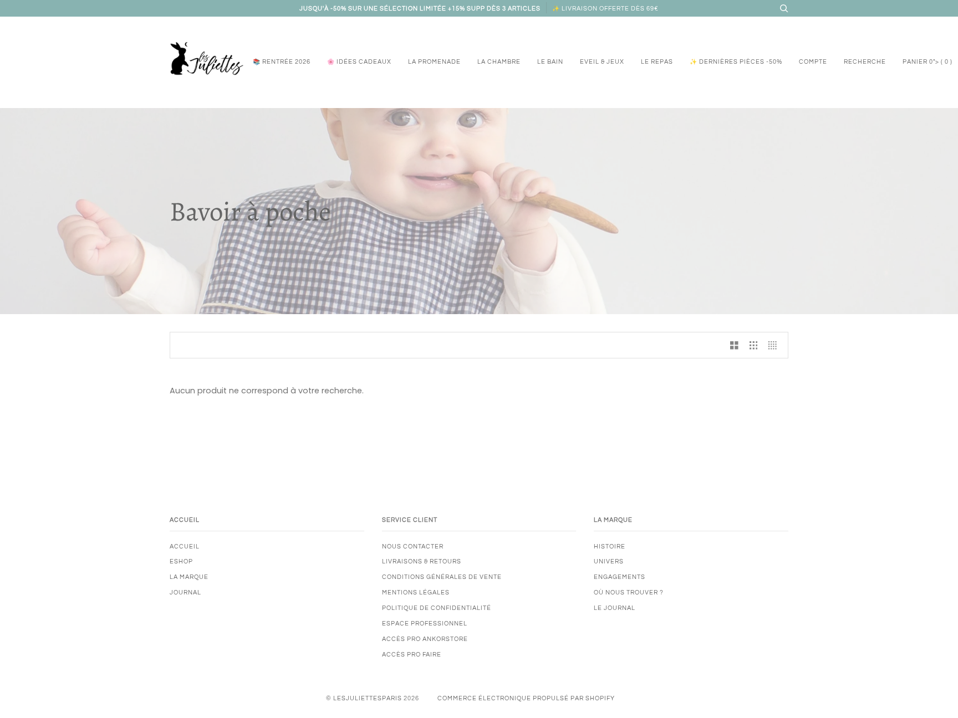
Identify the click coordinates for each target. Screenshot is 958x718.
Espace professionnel (424, 623)
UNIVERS (609, 561)
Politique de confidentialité (436, 608)
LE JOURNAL (614, 608)
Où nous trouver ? (629, 592)
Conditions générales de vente (442, 577)
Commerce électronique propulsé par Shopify (526, 698)
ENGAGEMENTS (619, 577)
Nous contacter (413, 546)
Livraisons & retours (421, 561)
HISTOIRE (609, 546)
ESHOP (181, 561)
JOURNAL (185, 592)
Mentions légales (416, 592)
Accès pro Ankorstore (425, 639)
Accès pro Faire (411, 655)
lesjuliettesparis (367, 698)
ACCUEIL (185, 546)
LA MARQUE (189, 577)
